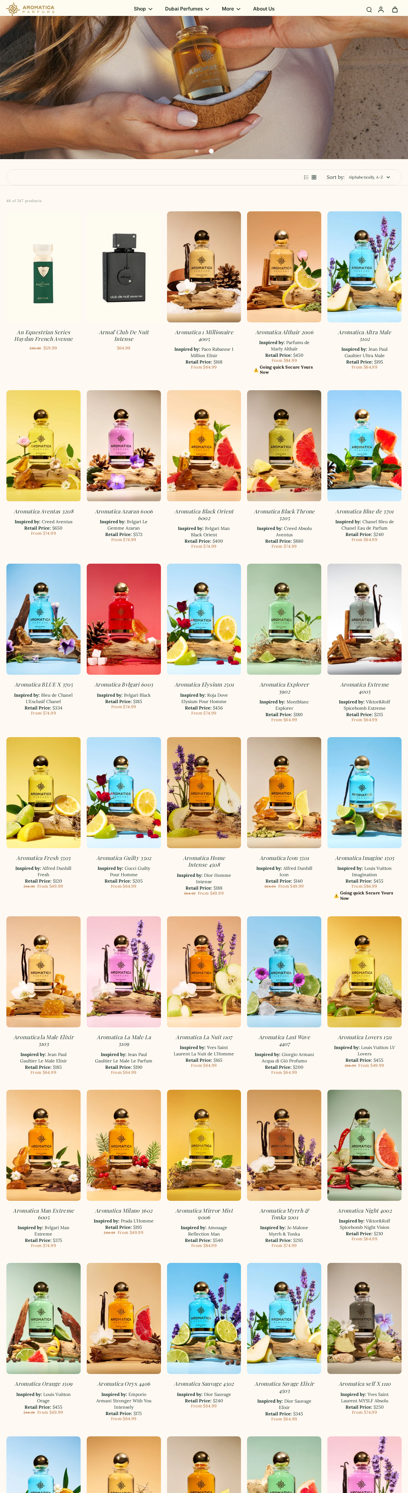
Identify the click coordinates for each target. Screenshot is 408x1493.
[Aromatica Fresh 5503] (43, 792)
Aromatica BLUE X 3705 (43, 684)
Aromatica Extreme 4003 (364, 687)
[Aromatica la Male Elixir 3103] (43, 971)
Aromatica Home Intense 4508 (204, 861)
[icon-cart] (395, 9)
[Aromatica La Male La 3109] (124, 971)
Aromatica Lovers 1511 (365, 1036)
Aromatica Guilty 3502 (123, 857)
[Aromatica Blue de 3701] (364, 445)
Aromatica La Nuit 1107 (204, 1036)
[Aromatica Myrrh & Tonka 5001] (284, 1145)
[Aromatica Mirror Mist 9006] (204, 1145)
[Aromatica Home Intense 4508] (204, 792)
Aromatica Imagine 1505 (364, 857)
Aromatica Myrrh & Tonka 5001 (284, 1214)
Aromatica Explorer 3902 (284, 687)
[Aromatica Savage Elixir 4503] (284, 1318)
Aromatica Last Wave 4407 (284, 1040)
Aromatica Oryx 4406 (123, 1383)
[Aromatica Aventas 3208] (43, 445)
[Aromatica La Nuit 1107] (204, 971)
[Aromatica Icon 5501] (284, 792)
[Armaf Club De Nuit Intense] (124, 266)
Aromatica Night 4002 (364, 1210)
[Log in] (381, 9)
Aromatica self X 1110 (365, 1383)
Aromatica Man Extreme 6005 (43, 1214)
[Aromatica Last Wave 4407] (284, 971)
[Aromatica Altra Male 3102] (364, 266)
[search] (369, 9)
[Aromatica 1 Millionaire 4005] (204, 266)
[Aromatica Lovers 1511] (364, 971)
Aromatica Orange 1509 (43, 1383)
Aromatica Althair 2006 (284, 331)
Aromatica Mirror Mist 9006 (204, 1214)
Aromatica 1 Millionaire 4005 (204, 335)
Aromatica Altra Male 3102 (364, 335)
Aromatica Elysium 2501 (204, 684)
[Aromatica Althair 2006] (284, 266)
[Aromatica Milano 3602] (124, 1145)
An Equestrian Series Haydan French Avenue (43, 335)
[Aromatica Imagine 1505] (364, 792)
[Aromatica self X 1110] (364, 1318)
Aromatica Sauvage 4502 (204, 1383)
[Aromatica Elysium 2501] (204, 619)
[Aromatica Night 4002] (364, 1145)
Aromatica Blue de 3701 (364, 511)
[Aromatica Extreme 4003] (364, 619)
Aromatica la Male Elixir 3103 (43, 1040)
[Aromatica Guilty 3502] (124, 792)
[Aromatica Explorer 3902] (284, 619)
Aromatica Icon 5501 (284, 857)
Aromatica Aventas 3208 (43, 511)
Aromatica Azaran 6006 (124, 511)
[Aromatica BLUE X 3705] (43, 619)
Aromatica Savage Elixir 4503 (284, 1387)
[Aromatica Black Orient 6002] (204, 445)
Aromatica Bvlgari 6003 (123, 684)
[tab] (196, 151)
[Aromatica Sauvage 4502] (204, 1318)
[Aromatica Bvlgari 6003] (124, 619)
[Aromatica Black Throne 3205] (284, 445)
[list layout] (306, 177)
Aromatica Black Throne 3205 (284, 514)
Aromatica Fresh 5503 (43, 857)
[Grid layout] (314, 177)
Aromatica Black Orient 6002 (203, 514)
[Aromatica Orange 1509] (43, 1318)
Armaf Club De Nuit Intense (124, 335)
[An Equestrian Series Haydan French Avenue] (43, 266)
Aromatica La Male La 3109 (124, 1040)
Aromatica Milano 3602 (123, 1210)
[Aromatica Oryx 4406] (124, 1318)
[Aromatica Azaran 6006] (124, 445)
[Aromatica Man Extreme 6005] (43, 1145)
